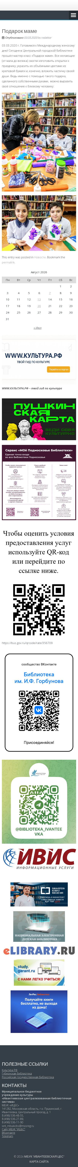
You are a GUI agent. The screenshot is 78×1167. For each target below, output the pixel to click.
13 (39, 299)
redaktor (46, 37)
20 (39, 306)
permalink (8, 262)
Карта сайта (39, 1161)
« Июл (37, 328)
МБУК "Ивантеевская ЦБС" (44, 1156)
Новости (40, 257)
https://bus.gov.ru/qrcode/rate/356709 (27, 643)
